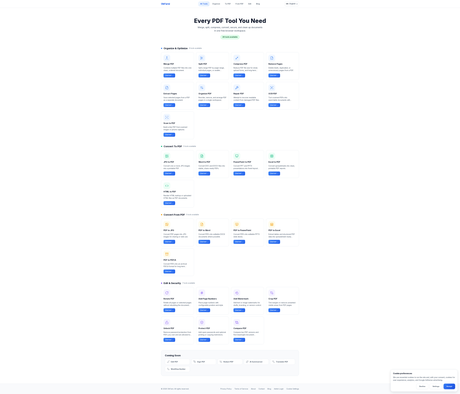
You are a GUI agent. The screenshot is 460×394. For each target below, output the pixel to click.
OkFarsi (165, 3)
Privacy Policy (226, 389)
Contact (262, 389)
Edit (249, 4)
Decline (422, 386)
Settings (436, 386)
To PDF (228, 4)
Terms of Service (241, 389)
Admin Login (279, 389)
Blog (258, 4)
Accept (449, 386)
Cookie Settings (292, 389)
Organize (216, 4)
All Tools (203, 4)
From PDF (239, 4)
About (253, 389)
